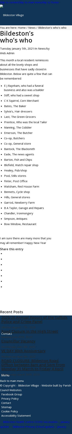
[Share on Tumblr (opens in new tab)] (5, 275)
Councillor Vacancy (18, 341)
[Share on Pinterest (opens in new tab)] (5, 264)
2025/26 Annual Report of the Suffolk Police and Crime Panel (34, 319)
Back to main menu (12, 381)
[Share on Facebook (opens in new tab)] (5, 253)
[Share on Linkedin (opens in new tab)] (5, 270)
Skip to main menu (30, 2)
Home (22, 27)
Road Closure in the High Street (29, 331)
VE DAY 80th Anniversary (23, 350)
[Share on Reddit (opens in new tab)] (5, 281)
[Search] (2, 354)
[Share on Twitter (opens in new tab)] (5, 259)
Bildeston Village (28, 385)
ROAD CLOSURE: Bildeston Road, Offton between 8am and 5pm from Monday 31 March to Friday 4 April (33, 364)
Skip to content (9, 2)
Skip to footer (50, 2)
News (32, 27)
